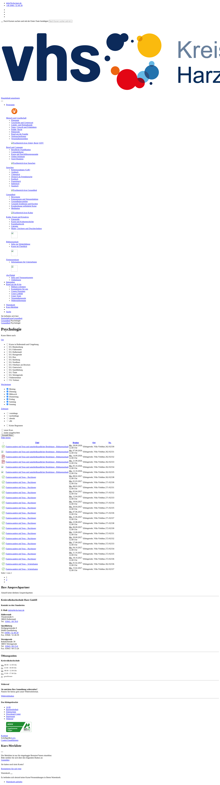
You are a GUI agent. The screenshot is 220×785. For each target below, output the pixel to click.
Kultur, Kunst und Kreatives (17, 217)
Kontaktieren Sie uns (19, 289)
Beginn (76, 443)
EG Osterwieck (15, 367)
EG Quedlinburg (16, 370)
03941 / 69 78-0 (11, 621)
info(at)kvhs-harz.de (16, 610)
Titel (37, 443)
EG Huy (12, 357)
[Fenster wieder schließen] (2, 751)
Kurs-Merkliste (12, 307)
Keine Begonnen (16, 425)
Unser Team (16, 296)
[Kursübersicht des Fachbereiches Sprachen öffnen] (23, 163)
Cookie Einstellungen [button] (9, 740)
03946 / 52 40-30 (11, 633)
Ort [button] (2, 340)
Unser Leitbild (17, 294)
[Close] (11, 773)
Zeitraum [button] (4, 409)
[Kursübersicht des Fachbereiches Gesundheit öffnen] (24, 190)
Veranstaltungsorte (18, 298)
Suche (8, 312)
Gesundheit (10, 194)
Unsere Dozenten (18, 291)
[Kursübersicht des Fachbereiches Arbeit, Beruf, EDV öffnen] (27, 143)
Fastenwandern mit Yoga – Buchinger (21, 477)
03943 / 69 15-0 (11, 646)
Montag (12, 389)
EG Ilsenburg (14, 360)
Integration (10, 282)
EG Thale (13, 372)
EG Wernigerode (16, 375)
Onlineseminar (15, 377)
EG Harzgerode (15, 355)
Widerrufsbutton (7, 696)
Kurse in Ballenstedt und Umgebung (24, 344)
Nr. (109, 443)
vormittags (13, 413)
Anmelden (5, 760)
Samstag (12, 402)
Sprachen (10, 167)
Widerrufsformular (18, 300)
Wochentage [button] (6, 384)
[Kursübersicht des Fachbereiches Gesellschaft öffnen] (14, 114)
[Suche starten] (2, 21)
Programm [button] (10, 105)
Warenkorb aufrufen (14, 782)
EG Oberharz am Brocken (19, 365)
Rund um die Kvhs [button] (13, 284)
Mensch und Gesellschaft (16, 118)
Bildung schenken (18, 287)
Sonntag (12, 404)
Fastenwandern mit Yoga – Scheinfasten (22, 564)
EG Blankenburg (16, 347)
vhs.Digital (10, 275)
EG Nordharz (14, 362)
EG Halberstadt (15, 352)
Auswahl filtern (7, 435)
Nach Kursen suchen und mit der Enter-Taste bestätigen (26, 21)
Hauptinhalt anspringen (10, 98)
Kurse (10, 318)
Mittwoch (13, 394)
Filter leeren (6, 438)
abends (12, 418)
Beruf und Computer (14, 147)
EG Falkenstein (15, 349)
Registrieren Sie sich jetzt (11, 769)
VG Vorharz (14, 380)
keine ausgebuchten (12, 433)
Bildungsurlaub (12, 242)
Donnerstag (13, 397)
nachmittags (14, 416)
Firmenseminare (12, 260)
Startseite (4, 318)
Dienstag (12, 392)
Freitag (12, 399)
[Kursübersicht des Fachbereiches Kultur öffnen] (22, 213)
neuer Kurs (8, 430)
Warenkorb (10, 305)
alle (10, 421)
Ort (93, 443)
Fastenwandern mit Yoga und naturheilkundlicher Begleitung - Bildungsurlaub (37, 447)
